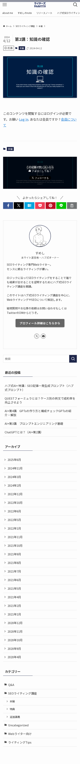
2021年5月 (14, 588)
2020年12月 (15, 623)
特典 (12, 709)
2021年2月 (14, 606)
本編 (22, 48)
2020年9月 (14, 648)
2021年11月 (15, 537)
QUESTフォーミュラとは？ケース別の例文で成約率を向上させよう (40, 400)
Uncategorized (18, 725)
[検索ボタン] (75, 4)
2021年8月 (14, 563)
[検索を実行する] (73, 359)
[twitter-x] (36, 336)
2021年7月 (14, 571)
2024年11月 (15, 468)
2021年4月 (14, 597)
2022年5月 (14, 520)
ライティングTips (19, 742)
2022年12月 (15, 494)
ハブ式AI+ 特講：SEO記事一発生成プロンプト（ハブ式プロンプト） (39, 388)
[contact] (43, 336)
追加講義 (15, 717)
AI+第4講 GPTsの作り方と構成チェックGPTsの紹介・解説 (38, 413)
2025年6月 (14, 460)
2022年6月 (14, 511)
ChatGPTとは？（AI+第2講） (24, 432)
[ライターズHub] (40, 4)
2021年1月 (14, 614)
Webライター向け (20, 734)
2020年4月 (14, 657)
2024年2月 (14, 485)
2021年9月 (14, 554)
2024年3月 (14, 477)
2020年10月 (15, 640)
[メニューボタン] (4, 4)
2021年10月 (15, 545)
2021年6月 (14, 580)
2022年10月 (15, 502)
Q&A (11, 685)
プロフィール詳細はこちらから (40, 323)
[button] (8, 205)
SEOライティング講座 (22, 693)
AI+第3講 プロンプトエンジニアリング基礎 (34, 423)
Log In (23, 119)
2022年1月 (14, 528)
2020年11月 (15, 631)
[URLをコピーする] (72, 205)
